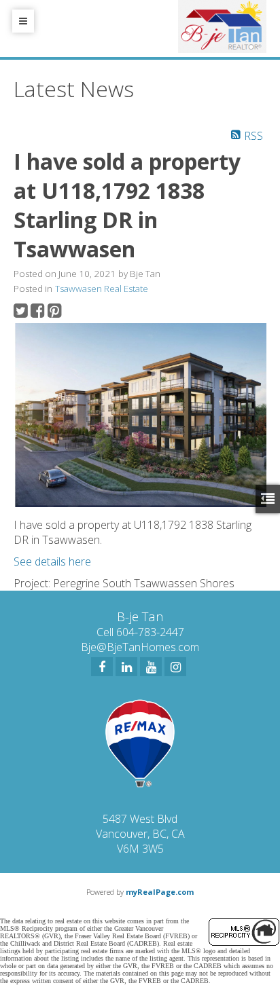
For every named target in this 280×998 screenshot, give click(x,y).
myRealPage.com (160, 892)
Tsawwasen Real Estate (101, 288)
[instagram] (175, 666)
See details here (52, 561)
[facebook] (102, 666)
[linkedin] (126, 666)
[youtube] (151, 666)
